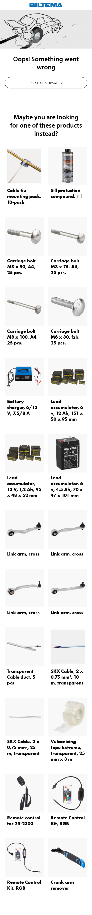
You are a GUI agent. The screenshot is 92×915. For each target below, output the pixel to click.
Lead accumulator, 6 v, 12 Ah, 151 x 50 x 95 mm (67, 410)
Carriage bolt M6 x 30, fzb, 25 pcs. (65, 337)
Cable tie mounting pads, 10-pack (24, 196)
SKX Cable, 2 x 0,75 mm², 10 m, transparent (67, 677)
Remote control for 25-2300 (23, 821)
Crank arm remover (62, 885)
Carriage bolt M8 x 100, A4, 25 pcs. (22, 337)
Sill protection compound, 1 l (66, 193)
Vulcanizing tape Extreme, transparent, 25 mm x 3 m (68, 750)
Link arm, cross (23, 554)
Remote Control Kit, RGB (68, 821)
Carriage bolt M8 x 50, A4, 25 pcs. (21, 267)
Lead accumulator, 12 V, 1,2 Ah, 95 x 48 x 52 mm (24, 486)
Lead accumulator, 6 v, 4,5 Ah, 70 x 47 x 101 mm (67, 486)
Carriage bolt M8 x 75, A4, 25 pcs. (65, 267)
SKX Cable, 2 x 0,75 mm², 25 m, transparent (23, 747)
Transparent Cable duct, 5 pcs (21, 677)
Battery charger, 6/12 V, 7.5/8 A (22, 407)
